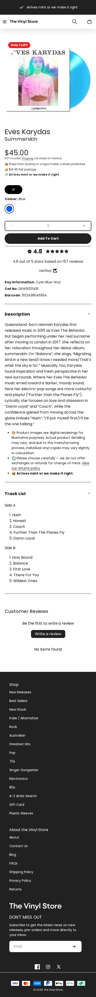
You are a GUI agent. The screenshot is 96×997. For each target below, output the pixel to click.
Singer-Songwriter (23, 770)
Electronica (18, 778)
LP (13, 189)
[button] (4, 22)
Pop (12, 752)
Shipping (27, 158)
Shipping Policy (21, 872)
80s (12, 787)
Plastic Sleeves (21, 813)
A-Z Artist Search (23, 796)
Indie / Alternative (23, 718)
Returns (15, 889)
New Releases (20, 692)
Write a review (48, 634)
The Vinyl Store (53, 990)
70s (12, 761)
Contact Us (18, 846)
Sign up (74, 946)
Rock (13, 726)
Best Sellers (18, 700)
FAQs (13, 863)
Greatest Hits (20, 744)
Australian (17, 735)
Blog (12, 854)
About (14, 837)
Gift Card (16, 804)
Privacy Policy (20, 880)
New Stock (17, 709)
